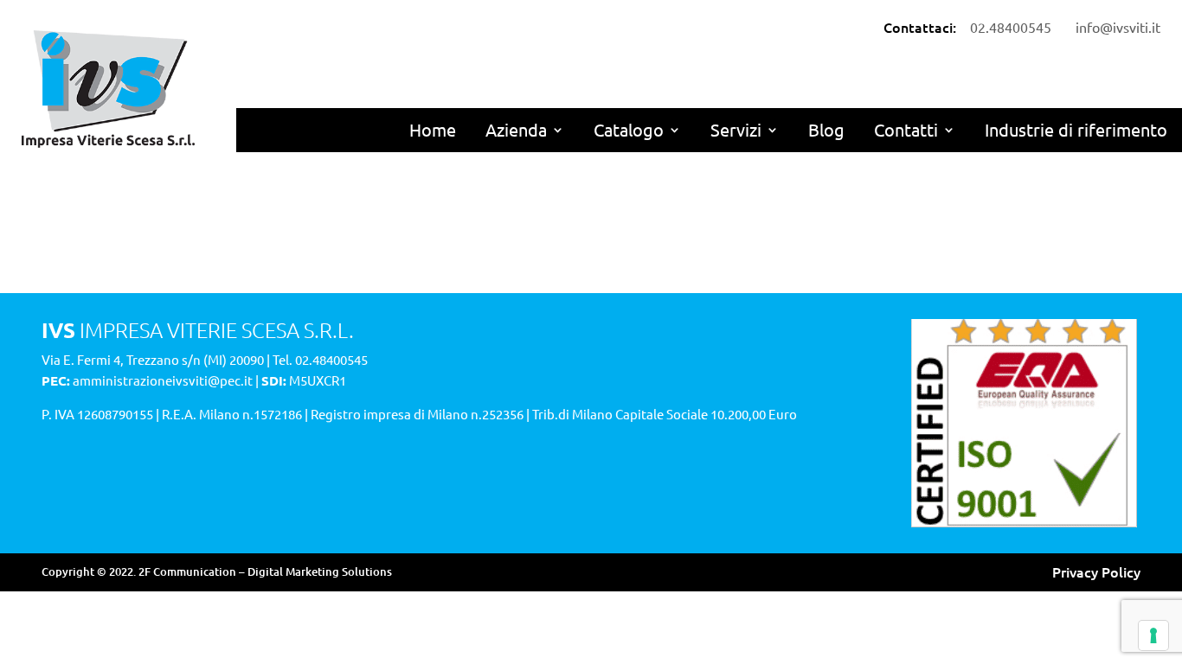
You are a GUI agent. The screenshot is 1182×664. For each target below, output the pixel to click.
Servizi (735, 129)
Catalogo (629, 129)
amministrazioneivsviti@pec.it (163, 380)
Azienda (516, 129)
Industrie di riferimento (1076, 129)
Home (432, 129)
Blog (826, 129)
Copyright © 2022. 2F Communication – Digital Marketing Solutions (217, 571)
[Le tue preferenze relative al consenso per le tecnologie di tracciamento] (1153, 635)
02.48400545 (331, 359)
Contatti (906, 129)
